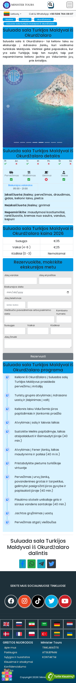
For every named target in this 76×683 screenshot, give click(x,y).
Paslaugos (10, 652)
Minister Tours (22, 4)
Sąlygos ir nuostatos (17, 657)
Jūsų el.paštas (47, 275)
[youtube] (64, 601)
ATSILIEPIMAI (49, 652)
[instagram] (24, 601)
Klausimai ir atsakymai (18, 662)
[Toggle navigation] (69, 4)
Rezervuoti (38, 356)
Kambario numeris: (62, 312)
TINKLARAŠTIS (50, 647)
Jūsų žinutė (10, 337)
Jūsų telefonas (12, 298)
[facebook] (11, 601)
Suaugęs (9, 325)
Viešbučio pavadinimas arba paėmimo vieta (27, 312)
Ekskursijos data (13, 287)
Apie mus (10, 647)
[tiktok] (38, 601)
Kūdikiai (55, 325)
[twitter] (51, 601)
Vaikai (31, 325)
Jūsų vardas (11, 275)
